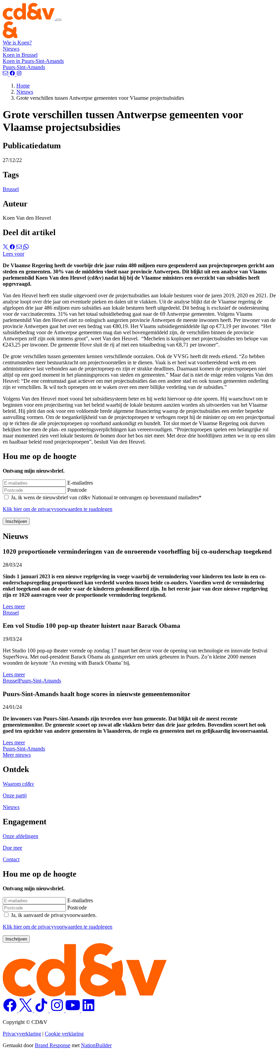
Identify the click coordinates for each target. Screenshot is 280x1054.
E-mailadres (80, 483)
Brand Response (52, 1045)
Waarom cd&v (18, 784)
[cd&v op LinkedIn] (88, 1010)
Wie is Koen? (17, 42)
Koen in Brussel (20, 55)
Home (23, 86)
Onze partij (15, 795)
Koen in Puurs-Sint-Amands (33, 61)
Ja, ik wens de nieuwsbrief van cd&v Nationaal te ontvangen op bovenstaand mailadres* (106, 497)
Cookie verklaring (64, 1034)
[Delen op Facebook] (13, 248)
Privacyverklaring (22, 1034)
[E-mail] (6, 74)
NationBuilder (96, 1045)
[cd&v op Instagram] (58, 1010)
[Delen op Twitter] (6, 248)
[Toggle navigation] (58, 20)
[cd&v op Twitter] (26, 1010)
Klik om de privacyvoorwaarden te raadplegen (57, 509)
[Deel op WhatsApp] (26, 248)
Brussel (11, 189)
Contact (11, 859)
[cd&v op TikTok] (42, 1010)
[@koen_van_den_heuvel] (19, 74)
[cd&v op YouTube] (73, 1010)
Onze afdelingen (20, 836)
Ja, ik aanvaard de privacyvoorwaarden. (54, 915)
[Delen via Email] (19, 248)
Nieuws (11, 49)
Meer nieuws (17, 755)
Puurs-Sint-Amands (24, 67)
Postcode (77, 490)
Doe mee (12, 848)
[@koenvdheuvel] (13, 74)
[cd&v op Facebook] (10, 1010)
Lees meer (14, 606)
